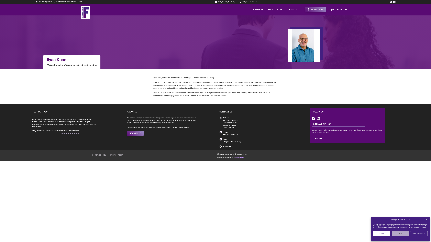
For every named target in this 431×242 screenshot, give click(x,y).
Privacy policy (405, 238)
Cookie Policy (396, 238)
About (292, 10)
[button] (426, 220)
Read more (135, 133)
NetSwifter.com (238, 157)
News (270, 10)
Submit (318, 138)
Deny (400, 234)
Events (281, 10)
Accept (381, 234)
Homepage (258, 10)
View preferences (418, 234)
